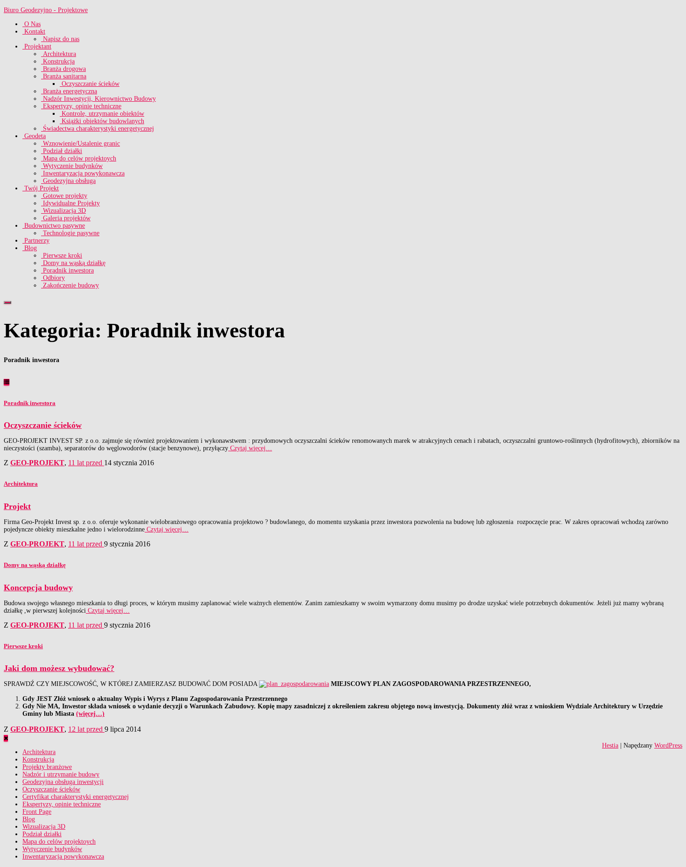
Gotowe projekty (64, 195)
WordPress (668, 745)
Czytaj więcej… (250, 448)
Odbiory (53, 277)
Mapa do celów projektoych (78, 158)
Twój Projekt (40, 188)
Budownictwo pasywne (53, 225)
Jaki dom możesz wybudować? (59, 668)
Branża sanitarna (63, 76)
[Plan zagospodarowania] (294, 683)
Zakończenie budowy (70, 285)
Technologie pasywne (70, 233)
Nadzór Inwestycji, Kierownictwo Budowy (98, 98)
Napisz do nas (60, 38)
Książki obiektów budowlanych (102, 121)
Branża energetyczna (69, 91)
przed (86, 463)
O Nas (31, 24)
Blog (29, 248)
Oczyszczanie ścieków (89, 83)
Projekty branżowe (47, 766)
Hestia (610, 745)
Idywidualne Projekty (70, 203)
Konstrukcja (58, 61)
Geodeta (34, 136)
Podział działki (61, 150)
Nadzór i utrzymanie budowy (60, 774)
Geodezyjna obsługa (68, 180)
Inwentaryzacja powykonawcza (83, 173)
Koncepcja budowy (38, 587)
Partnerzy (35, 240)
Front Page (36, 811)
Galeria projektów (66, 218)
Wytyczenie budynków (72, 165)
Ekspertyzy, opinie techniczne (81, 106)
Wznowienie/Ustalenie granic (80, 143)
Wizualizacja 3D (63, 210)
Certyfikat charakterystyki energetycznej (75, 796)
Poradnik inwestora (67, 270)
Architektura (58, 53)
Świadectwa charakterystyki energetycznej (97, 128)
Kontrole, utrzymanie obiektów (102, 113)
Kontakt (33, 31)
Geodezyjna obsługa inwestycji (63, 781)
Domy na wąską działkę (73, 262)
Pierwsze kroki (61, 255)
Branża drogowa (63, 68)
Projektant (36, 46)
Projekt (17, 506)
